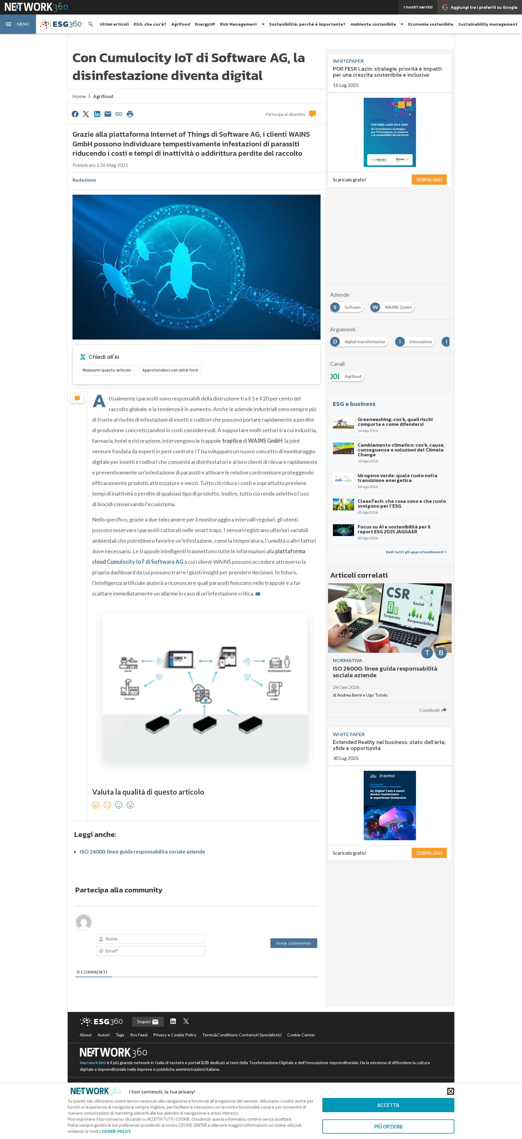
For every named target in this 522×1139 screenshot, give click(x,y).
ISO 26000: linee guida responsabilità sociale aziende (142, 851)
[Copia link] (119, 114)
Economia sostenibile (430, 24)
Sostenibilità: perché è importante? (307, 24)
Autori (104, 1034)
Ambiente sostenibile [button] (373, 24)
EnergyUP (205, 24)
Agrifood (180, 24)
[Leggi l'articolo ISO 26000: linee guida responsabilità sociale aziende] (390, 650)
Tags (119, 1034)
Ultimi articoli (114, 24)
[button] (18, 24)
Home (79, 96)
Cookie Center (301, 1034)
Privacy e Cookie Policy (174, 1034)
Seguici (144, 1021)
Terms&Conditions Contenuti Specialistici (242, 1034)
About (86, 1034)
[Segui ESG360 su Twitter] (186, 1021)
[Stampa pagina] (130, 114)
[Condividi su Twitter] (86, 114)
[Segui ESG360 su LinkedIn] (173, 1021)
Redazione (84, 180)
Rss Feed (138, 1034)
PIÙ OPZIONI (388, 1126)
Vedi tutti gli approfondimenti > (416, 552)
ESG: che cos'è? (150, 24)
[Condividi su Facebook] (75, 114)
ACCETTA (388, 1105)
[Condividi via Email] (108, 114)
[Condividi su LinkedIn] (97, 114)
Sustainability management (487, 24)
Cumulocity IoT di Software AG (145, 561)
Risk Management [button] (238, 24)
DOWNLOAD (429, 179)
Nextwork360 (93, 1063)
